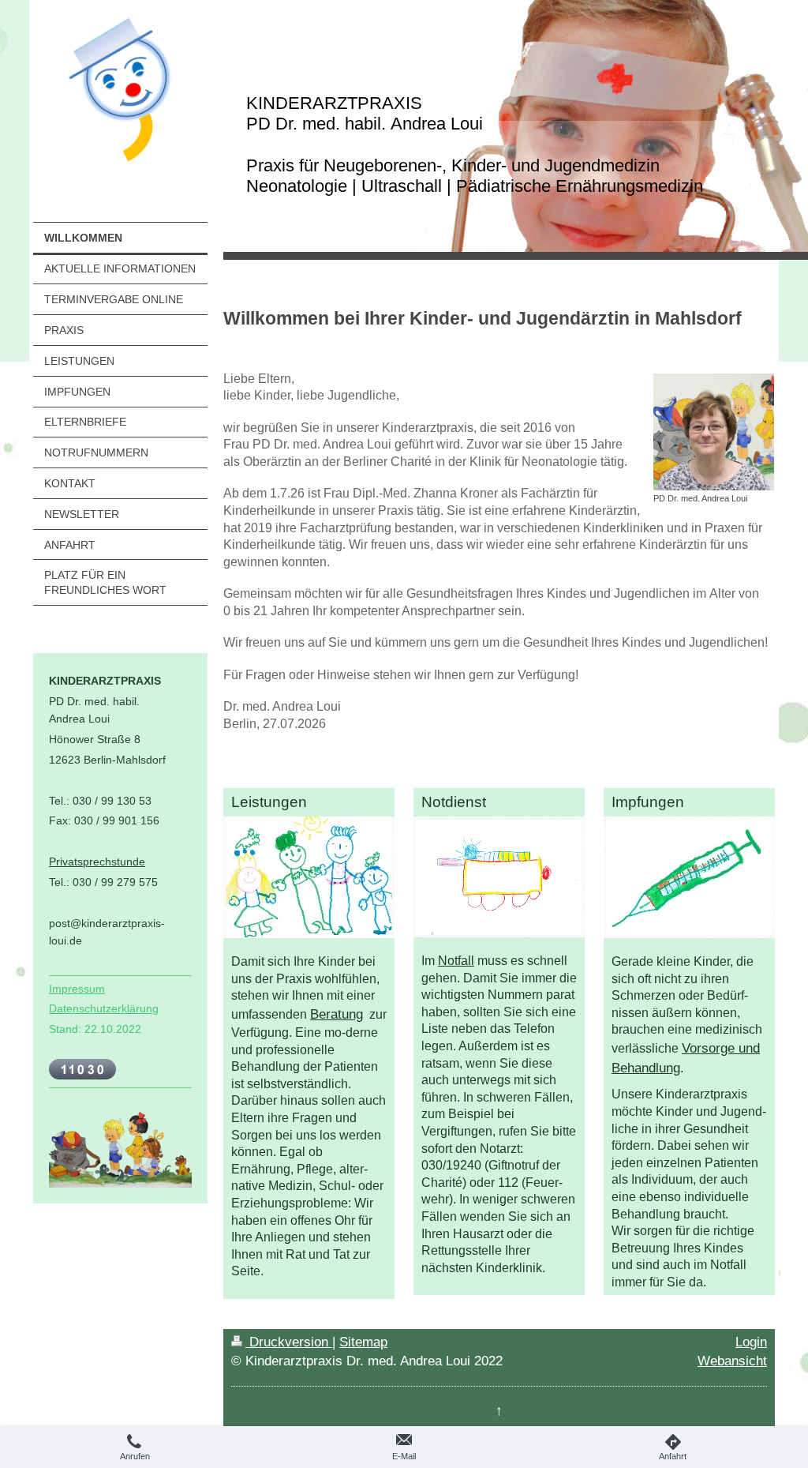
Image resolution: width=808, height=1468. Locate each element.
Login (751, 1342)
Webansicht (732, 1361)
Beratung (336, 1014)
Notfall (456, 960)
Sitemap (363, 1342)
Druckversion (288, 1342)
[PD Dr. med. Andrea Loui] (713, 432)
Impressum (77, 988)
